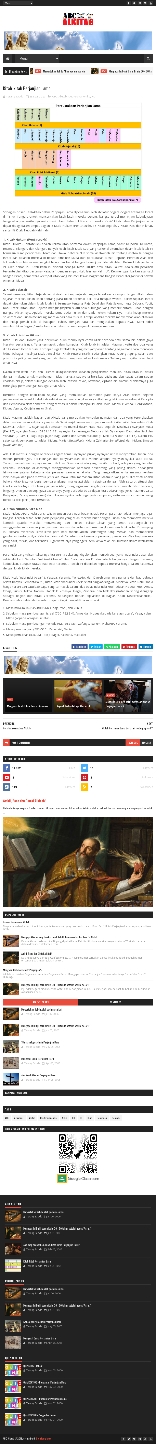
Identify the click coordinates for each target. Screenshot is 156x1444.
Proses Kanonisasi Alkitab (16, 922)
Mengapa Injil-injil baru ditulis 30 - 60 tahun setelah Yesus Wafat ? (121, 71)
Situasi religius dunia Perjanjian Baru (40, 1042)
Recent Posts (40, 1002)
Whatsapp (113, 647)
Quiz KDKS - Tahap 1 (33, 1366)
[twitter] (134, 3)
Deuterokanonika (79, 96)
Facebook (81, 647)
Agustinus (19, 1118)
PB (73, 1118)
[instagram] (145, 3)
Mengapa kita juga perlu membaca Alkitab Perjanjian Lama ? (128, 704)
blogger (146, 742)
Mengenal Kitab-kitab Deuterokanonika (27, 706)
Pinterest (130, 647)
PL (93, 96)
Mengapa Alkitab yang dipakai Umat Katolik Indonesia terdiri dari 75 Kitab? (59, 937)
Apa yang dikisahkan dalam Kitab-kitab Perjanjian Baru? (51, 1245)
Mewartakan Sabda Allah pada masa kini (41, 71)
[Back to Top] (150, 1439)
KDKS (64, 1118)
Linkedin (146, 647)
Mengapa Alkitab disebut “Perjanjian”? (22, 970)
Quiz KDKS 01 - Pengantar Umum (39, 1415)
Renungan (102, 1118)
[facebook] (129, 3)
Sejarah (116, 1118)
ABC (80, 71)
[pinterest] (140, 3)
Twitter (97, 647)
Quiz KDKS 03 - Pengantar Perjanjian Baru (44, 1382)
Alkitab (62, 96)
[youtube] (150, 3)
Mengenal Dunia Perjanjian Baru (37, 1059)
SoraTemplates (43, 1438)
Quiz (90, 1118)
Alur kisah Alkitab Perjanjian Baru (38, 1075)
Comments (115, 1002)
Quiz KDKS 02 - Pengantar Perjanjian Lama (45, 1399)
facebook (133, 742)
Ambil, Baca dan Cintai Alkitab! (24, 800)
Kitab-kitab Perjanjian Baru (37, 1261)
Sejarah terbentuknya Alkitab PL (73, 706)
